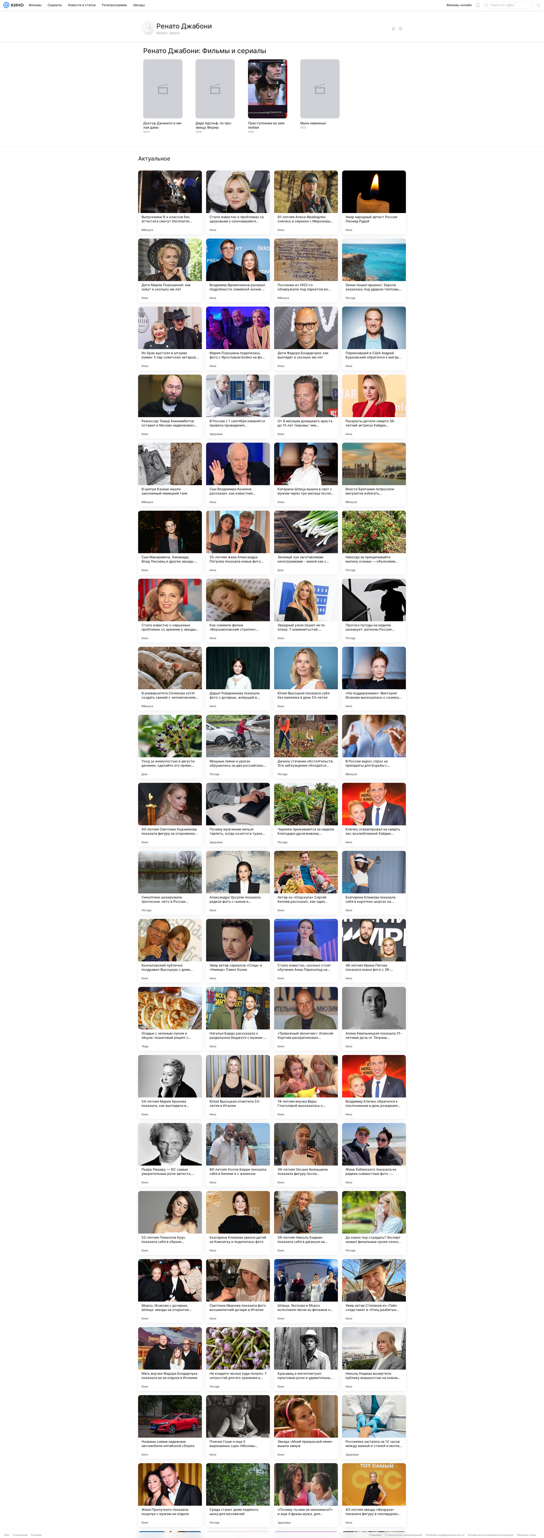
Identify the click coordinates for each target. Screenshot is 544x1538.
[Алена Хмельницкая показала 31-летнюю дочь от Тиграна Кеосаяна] (374, 1019)
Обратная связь (526, 1535)
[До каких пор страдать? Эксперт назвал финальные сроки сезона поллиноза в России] (374, 1223)
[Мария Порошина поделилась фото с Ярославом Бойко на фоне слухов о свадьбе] (238, 338)
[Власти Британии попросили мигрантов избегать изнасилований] (374, 474)
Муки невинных (313, 123)
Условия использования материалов (490, 1535)
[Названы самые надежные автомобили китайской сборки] (170, 1427)
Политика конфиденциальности (444, 1535)
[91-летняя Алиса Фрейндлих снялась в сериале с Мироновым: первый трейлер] (306, 202)
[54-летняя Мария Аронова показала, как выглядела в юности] (170, 1087)
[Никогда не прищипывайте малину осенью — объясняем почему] (374, 542)
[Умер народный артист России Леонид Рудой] (374, 202)
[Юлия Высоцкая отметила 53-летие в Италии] (238, 1087)
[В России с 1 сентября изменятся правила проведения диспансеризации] (238, 406)
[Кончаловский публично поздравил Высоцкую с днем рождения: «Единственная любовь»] (170, 951)
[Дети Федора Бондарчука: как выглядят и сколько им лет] (306, 338)
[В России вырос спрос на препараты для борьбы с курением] (374, 747)
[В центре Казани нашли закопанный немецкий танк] (170, 474)
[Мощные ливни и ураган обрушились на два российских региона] (238, 747)
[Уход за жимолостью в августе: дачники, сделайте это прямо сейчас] (170, 747)
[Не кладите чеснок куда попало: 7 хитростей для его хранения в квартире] (238, 1359)
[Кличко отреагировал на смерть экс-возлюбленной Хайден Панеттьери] (374, 815)
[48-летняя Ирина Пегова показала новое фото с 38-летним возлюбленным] (374, 951)
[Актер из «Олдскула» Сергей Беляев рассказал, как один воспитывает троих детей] (306, 883)
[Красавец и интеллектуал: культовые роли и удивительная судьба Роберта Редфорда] (306, 1359)
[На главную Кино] (16, 5)
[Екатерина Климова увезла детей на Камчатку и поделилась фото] (238, 1223)
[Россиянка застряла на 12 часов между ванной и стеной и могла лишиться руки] (374, 1427)
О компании (20, 1535)
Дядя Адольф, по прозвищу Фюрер (214, 125)
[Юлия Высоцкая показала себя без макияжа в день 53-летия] (306, 679)
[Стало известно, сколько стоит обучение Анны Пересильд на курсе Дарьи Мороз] (306, 951)
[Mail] (6, 5)
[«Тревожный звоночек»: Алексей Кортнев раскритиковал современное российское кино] (306, 1019)
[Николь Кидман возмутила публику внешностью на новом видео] (374, 1359)
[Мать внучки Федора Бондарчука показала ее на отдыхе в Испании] (170, 1359)
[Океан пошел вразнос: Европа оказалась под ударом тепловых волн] (374, 270)
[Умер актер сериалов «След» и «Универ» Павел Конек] (238, 951)
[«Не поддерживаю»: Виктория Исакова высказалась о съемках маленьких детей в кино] (374, 679)
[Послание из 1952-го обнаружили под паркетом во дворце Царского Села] (306, 270)
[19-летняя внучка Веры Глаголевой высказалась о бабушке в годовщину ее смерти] (306, 1087)
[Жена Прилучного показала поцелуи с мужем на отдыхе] (170, 1495)
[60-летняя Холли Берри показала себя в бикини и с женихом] (238, 1155)
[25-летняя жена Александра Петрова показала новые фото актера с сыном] (238, 542)
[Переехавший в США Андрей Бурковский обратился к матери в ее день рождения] (374, 338)
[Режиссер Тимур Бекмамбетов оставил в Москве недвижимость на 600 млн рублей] (170, 406)
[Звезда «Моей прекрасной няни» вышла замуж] (306, 1427)
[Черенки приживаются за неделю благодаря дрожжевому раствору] (306, 815)
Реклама (36, 1535)
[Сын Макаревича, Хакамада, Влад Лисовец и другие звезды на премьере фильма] (170, 542)
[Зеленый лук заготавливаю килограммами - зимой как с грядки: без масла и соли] (306, 542)
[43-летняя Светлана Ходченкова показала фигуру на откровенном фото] (170, 815)
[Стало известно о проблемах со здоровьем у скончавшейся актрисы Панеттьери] (238, 202)
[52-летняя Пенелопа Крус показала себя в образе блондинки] (170, 1223)
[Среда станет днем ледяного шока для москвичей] (238, 1495)
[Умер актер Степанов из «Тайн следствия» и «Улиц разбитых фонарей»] (374, 1291)
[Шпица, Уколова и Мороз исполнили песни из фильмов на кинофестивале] (306, 1291)
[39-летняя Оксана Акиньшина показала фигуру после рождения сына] (306, 1155)
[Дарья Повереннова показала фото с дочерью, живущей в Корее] (238, 679)
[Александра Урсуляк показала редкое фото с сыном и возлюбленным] (238, 883)
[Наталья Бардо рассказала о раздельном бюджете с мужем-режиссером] (238, 1019)
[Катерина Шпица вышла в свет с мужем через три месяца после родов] (306, 474)
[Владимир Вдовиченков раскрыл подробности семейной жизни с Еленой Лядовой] (238, 270)
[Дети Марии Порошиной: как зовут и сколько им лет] (170, 270)
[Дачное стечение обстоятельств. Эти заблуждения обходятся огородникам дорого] (306, 747)
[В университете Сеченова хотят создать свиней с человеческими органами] (170, 679)
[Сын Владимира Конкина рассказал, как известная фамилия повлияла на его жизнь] (238, 474)
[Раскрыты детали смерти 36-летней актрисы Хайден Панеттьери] (374, 406)
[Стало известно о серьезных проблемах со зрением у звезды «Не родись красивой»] (170, 610)
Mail (6, 1535)
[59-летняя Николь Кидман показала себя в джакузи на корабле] (306, 1223)
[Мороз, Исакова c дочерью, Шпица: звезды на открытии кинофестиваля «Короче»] (170, 1291)
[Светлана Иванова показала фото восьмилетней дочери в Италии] (238, 1291)
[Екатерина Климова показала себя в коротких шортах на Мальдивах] (374, 883)
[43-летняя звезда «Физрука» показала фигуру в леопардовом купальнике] (374, 1495)
